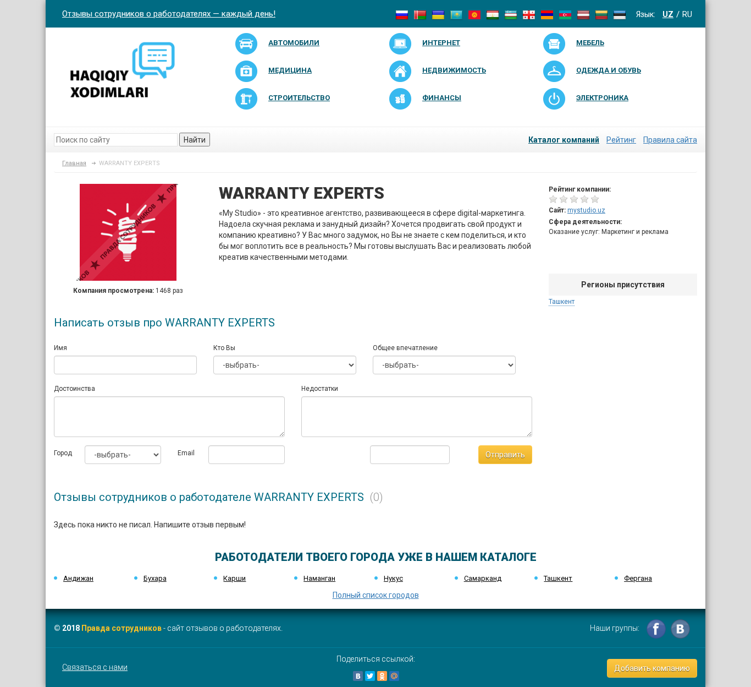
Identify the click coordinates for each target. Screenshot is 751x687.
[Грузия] (529, 14)
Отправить (505, 454)
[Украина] (438, 14)
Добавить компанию (652, 668)
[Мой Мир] (394, 676)
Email (185, 453)
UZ (667, 14)
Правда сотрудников (121, 628)
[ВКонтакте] (358, 676)
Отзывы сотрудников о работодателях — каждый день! (168, 14)
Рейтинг (621, 139)
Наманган (319, 578)
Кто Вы (224, 348)
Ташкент (562, 302)
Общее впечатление (405, 348)
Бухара (155, 578)
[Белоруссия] (420, 14)
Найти (195, 139)
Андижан (78, 578)
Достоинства (74, 388)
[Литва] (601, 14)
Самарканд (482, 578)
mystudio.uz (586, 210)
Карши (234, 578)
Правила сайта (670, 139)
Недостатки (319, 388)
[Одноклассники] (382, 676)
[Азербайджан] (565, 14)
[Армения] (547, 14)
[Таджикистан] (492, 14)
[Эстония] (619, 14)
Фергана (638, 578)
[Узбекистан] (510, 14)
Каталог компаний (563, 139)
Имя (60, 348)
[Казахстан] (456, 14)
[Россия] (402, 14)
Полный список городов (376, 595)
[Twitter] (370, 676)
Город (61, 453)
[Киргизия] (474, 14)
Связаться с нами (95, 667)
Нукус (393, 578)
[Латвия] (583, 14)
